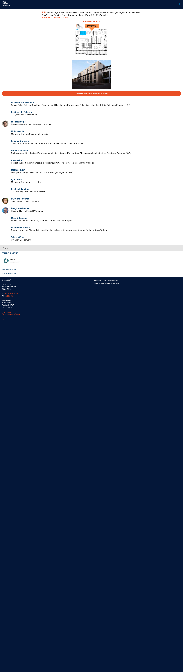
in (2, 320)
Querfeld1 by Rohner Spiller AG (106, 284)
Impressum (6, 312)
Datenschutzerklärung (11, 314)
